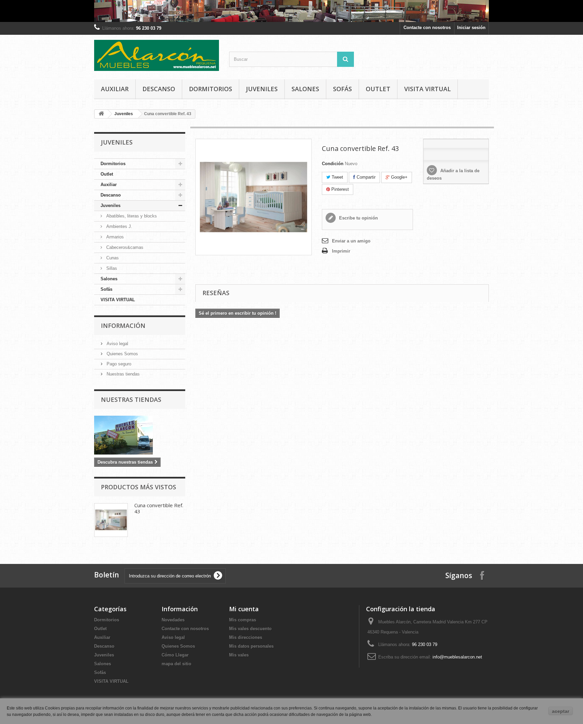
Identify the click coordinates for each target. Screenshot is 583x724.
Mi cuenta (244, 609)
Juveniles (262, 89)
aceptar (560, 711)
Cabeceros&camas (124, 247)
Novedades (173, 619)
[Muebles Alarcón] (156, 55)
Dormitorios (210, 89)
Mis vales (239, 654)
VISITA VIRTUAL (427, 89)
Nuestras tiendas (122, 374)
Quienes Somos (121, 353)
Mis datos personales (251, 646)
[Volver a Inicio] (101, 114)
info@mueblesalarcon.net (457, 657)
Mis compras (242, 619)
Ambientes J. (118, 226)
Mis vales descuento (250, 628)
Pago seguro (118, 363)
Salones (305, 89)
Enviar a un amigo (351, 240)
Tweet (336, 177)
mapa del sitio (176, 663)
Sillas (111, 268)
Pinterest (339, 189)
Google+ (399, 177)
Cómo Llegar (175, 654)
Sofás (342, 89)
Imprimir (341, 251)
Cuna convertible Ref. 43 (158, 508)
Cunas (112, 257)
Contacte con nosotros (427, 27)
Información (123, 325)
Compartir (365, 177)
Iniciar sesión (471, 27)
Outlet (378, 89)
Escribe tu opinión (358, 218)
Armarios (114, 236)
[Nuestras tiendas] (139, 435)
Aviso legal (116, 343)
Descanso (158, 89)
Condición (332, 163)
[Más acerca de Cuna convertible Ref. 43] (111, 520)
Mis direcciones (245, 637)
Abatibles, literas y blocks (131, 215)
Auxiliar (115, 89)
